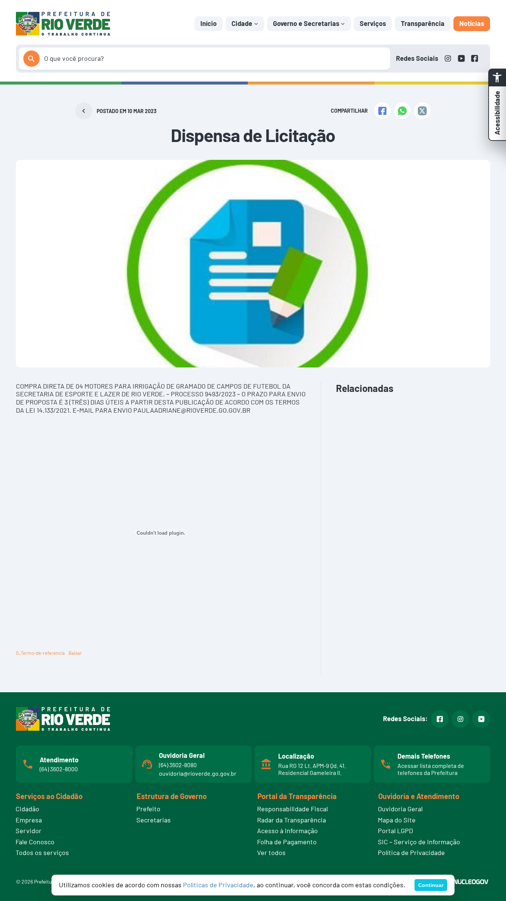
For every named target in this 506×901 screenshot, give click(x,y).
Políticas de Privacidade (218, 885)
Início (208, 23)
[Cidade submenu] (256, 24)
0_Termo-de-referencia (40, 653)
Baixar (75, 653)
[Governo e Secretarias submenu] (343, 24)
